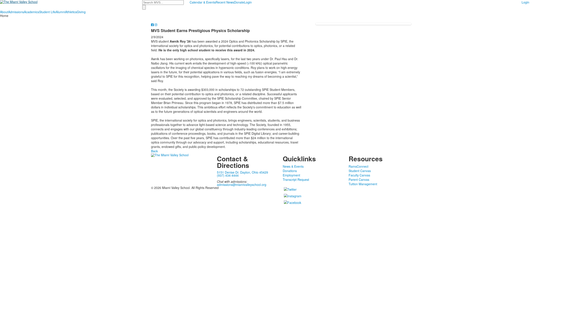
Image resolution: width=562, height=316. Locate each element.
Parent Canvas (359, 179)
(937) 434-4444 (228, 175)
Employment (291, 175)
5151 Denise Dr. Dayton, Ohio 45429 (242, 172)
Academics (31, 12)
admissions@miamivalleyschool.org (241, 184)
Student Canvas (360, 171)
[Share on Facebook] (153, 24)
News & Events (293, 166)
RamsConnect (358, 166)
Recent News (225, 2)
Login (248, 2)
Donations (290, 171)
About (4, 12)
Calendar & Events (203, 2)
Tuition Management (363, 184)
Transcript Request (296, 179)
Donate (239, 2)
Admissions (16, 12)
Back (154, 151)
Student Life (47, 12)
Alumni (60, 12)
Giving (81, 12)
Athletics (71, 12)
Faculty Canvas (359, 175)
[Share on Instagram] (156, 24)
